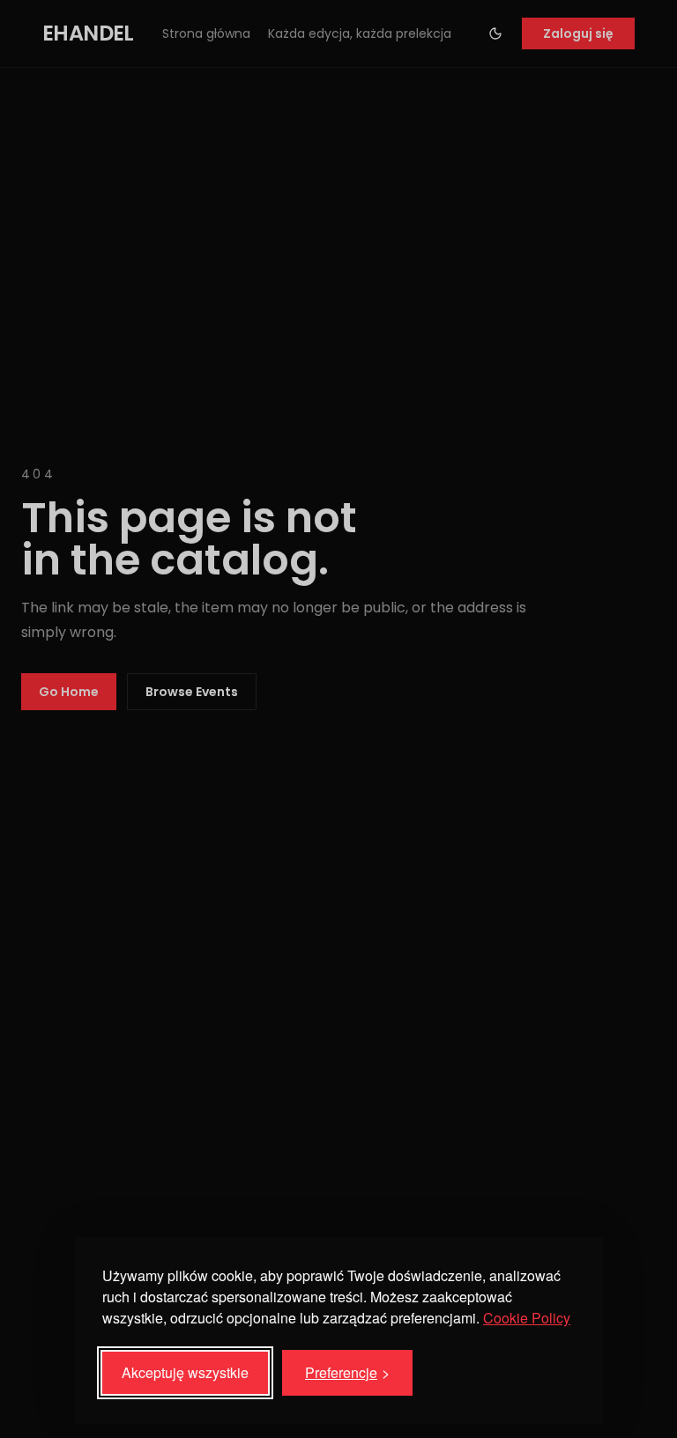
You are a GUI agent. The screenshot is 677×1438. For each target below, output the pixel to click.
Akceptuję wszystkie (185, 1372)
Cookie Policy (526, 1318)
